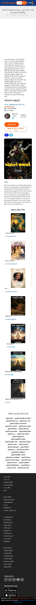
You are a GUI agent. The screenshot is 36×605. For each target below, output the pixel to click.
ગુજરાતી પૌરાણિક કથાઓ (18, 455)
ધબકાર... (7, 104)
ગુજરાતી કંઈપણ (11, 468)
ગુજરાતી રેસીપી (24, 447)
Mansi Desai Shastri (12, 264)
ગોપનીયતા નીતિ (8, 482)
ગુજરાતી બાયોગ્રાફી (13, 447)
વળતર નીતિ (7, 488)
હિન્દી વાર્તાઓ (7, 548)
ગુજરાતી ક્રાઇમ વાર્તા (23, 468)
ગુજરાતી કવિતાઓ (23, 429)
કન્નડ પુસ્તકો (7, 538)
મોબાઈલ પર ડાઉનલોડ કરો (17, 129)
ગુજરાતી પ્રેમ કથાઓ (23, 434)
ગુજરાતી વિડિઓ (8, 502)
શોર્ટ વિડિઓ (7, 508)
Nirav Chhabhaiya (12, 319)
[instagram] (10, 579)
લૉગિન (31, 3)
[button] (20, 2)
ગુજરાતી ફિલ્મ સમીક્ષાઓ (18, 452)
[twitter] (14, 579)
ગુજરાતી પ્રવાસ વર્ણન (11, 431)
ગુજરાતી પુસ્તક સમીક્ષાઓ (12, 457)
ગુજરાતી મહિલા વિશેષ (25, 431)
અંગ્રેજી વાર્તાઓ (8, 556)
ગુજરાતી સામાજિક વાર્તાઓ (18, 439)
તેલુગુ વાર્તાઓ (7, 567)
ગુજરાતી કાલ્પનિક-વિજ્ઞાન (12, 460)
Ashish (11, 347)
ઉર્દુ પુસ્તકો (7, 541)
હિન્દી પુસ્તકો (7, 520)
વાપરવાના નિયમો (8, 485)
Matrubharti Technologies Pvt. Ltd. (23, 598)
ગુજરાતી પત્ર (11, 449)
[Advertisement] (18, 37)
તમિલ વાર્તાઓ (7, 564)
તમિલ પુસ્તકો (7, 528)
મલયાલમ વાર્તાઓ (9, 561)
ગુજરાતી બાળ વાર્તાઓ (11, 426)
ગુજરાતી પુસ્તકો (8, 522)
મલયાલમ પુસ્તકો (8, 536)
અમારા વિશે (7, 477)
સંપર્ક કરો (6, 479)
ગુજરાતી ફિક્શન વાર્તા (12, 421)
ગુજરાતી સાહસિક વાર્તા (11, 442)
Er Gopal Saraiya (12, 236)
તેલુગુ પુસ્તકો (7, 530)
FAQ (5, 490)
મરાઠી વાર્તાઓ (7, 553)
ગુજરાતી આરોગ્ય (23, 444)
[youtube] (18, 579)
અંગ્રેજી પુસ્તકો (8, 517)
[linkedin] (22, 579)
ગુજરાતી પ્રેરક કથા (19, 104)
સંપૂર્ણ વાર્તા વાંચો (11, 124)
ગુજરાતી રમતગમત (12, 462)
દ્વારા (7, 236)
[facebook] (6, 579)
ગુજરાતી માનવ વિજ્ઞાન (25, 442)
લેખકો (5, 505)
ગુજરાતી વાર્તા (9, 418)
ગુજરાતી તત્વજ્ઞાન (12, 444)
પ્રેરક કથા (23, 117)
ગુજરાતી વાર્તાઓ (8, 550)
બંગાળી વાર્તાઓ (8, 558)
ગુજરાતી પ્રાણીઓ (24, 462)
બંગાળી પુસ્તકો (8, 533)
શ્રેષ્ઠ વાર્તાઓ (7, 497)
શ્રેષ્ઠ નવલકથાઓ (9, 499)
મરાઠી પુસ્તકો (7, 525)
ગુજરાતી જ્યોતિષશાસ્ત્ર (12, 465)
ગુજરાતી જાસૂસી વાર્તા (18, 436)
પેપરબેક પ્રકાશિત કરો (10, 510)
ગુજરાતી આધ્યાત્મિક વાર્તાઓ (22, 418)
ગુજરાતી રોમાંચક (25, 457)
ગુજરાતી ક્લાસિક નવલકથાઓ (18, 423)
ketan (8, 402)
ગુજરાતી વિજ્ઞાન (25, 465)
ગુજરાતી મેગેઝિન (12, 429)
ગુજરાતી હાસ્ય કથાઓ (25, 426)
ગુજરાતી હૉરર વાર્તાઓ (22, 449)
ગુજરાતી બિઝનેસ (26, 460)
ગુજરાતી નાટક (11, 434)
